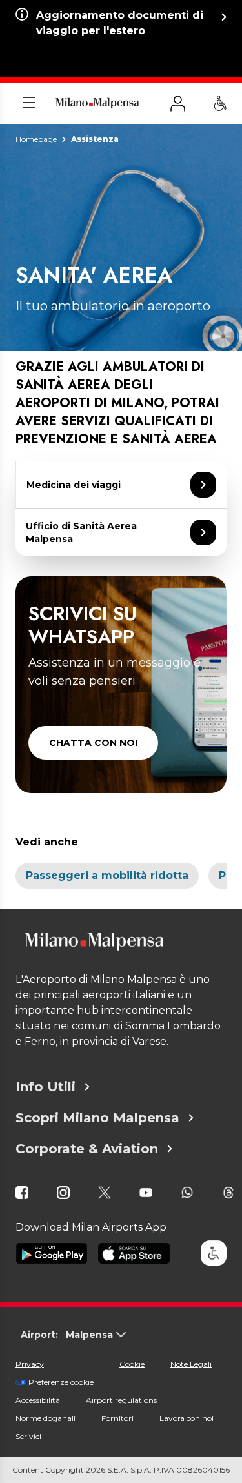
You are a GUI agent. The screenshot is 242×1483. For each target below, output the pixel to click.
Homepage (36, 139)
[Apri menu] (29, 103)
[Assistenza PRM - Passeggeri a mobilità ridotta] (220, 103)
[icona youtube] (145, 1192)
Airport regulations (121, 1400)
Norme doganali (45, 1418)
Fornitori (117, 1418)
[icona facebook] (21, 1192)
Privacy (29, 1364)
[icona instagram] (63, 1192)
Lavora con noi (186, 1418)
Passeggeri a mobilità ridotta (107, 875)
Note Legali (191, 1364)
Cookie (132, 1364)
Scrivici (28, 1436)
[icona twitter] (104, 1192)
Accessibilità (37, 1400)
